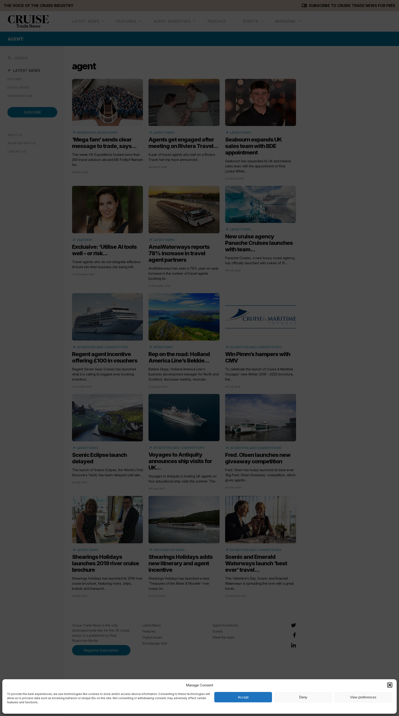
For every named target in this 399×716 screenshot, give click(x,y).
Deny (303, 697)
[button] (389, 685)
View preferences (363, 697)
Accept (243, 697)
